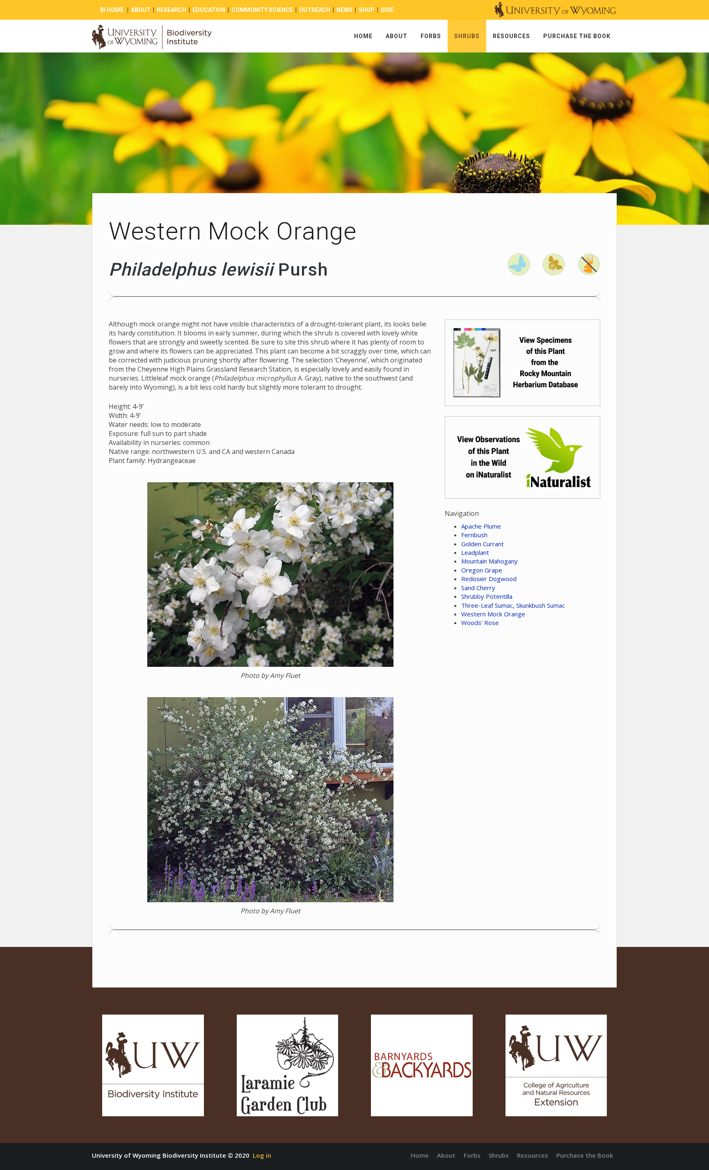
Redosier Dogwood (489, 579)
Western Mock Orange (493, 614)
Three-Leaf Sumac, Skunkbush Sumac (513, 605)
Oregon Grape (481, 570)
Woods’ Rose (480, 622)
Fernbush (474, 535)
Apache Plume (481, 526)
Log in (262, 1155)
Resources (511, 36)
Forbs (431, 36)
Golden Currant (482, 544)
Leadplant (475, 552)
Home (363, 36)
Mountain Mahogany (489, 561)
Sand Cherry (478, 588)
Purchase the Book (577, 36)
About (396, 36)
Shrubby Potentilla (486, 596)
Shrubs (467, 36)
